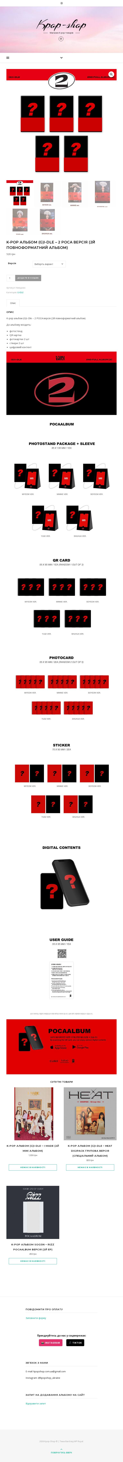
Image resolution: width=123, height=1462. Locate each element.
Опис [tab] (13, 303)
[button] (111, 74)
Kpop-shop (61, 24)
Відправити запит (36, 1403)
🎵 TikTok (75, 1342)
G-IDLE (20, 292)
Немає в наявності (32, 1167)
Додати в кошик (28, 278)
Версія (12, 263)
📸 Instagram (50, 1342)
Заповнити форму (36, 1318)
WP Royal (78, 1441)
